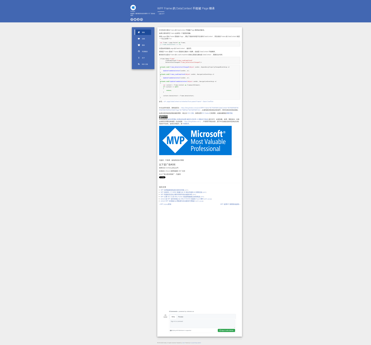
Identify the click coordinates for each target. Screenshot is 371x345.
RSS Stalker (205, 113)
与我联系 (186, 124)
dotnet (209, 199)
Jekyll (183, 342)
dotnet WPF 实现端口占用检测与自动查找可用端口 (178, 201)
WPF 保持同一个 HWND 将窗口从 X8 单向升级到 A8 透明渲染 (181, 192)
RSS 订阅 (145, 64)
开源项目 (145, 51)
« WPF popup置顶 (165, 204)
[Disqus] (199, 229)
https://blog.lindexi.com (192, 121)
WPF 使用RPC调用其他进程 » (230, 204)
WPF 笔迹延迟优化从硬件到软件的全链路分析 (176, 194)
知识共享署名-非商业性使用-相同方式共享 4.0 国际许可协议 (187, 119)
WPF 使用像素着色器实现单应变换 (172, 190)
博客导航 (229, 113)
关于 (143, 58)
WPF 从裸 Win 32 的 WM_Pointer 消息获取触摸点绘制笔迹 (180, 197)
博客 (143, 32)
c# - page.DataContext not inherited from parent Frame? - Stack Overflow (188, 101)
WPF (163, 14)
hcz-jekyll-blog (193, 342)
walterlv (199, 342)
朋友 (143, 45)
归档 (143, 39)
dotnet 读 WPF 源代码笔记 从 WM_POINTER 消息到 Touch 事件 (182, 199)
